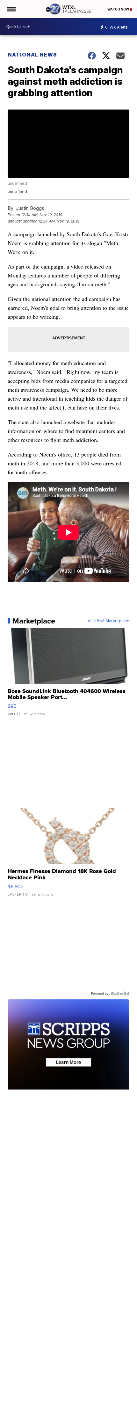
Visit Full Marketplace (108, 621)
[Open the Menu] (11, 9)
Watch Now (118, 9)
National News (32, 54)
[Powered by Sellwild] (120, 993)
